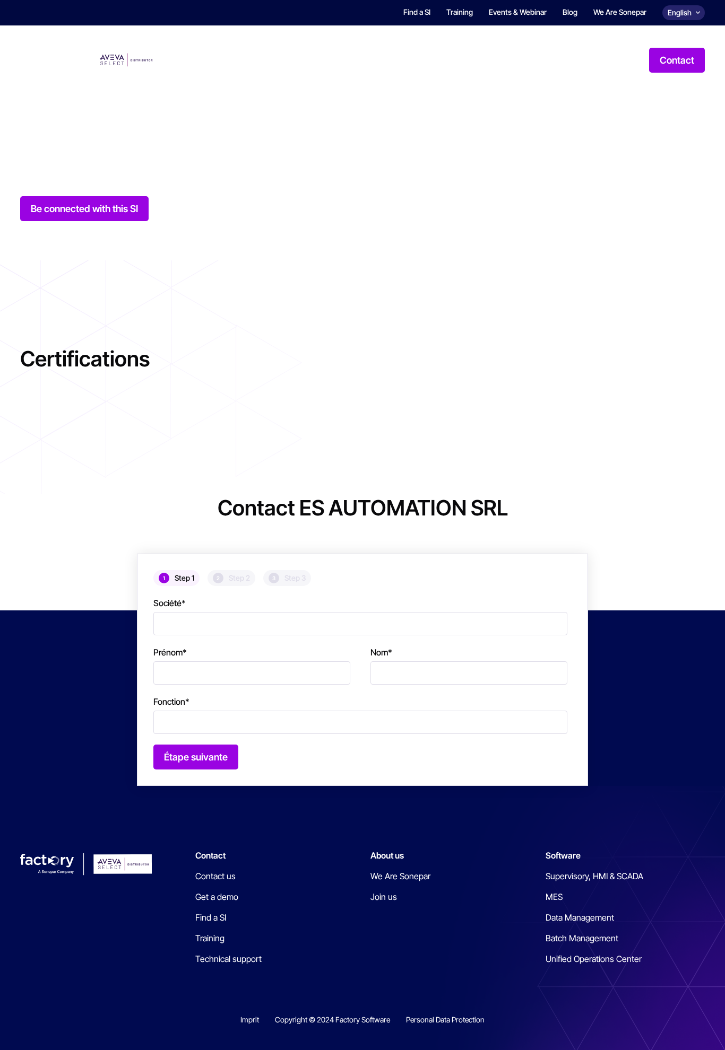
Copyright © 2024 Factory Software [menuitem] (332, 1019)
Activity (395, 60)
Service (452, 60)
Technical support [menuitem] (228, 958)
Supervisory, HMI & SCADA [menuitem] (594, 876)
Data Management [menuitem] (580, 917)
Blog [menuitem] (570, 11)
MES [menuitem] (554, 896)
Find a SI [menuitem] (416, 11)
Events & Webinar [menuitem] (518, 11)
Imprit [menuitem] (249, 1019)
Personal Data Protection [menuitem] (445, 1019)
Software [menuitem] (563, 855)
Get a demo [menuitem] (216, 896)
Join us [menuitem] (383, 896)
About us (578, 60)
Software (335, 60)
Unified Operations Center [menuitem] (594, 958)
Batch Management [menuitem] (582, 938)
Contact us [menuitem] (215, 876)
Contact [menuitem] (210, 855)
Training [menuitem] (459, 11)
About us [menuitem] (387, 855)
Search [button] (628, 60)
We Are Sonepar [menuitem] (619, 11)
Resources (514, 60)
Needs (279, 60)
